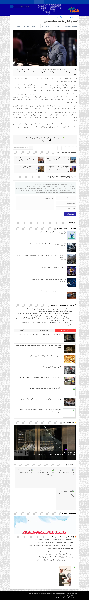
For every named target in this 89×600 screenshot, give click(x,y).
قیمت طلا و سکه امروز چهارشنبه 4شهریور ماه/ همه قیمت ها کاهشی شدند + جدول (38, 346)
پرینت (19, 26)
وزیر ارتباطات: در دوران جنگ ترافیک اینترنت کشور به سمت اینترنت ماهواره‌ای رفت (40, 410)
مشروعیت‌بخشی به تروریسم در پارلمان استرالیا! (27, 168)
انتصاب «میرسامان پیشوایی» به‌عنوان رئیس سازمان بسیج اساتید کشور (58, 159)
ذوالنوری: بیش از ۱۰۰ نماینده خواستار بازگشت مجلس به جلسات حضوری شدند (58, 169)
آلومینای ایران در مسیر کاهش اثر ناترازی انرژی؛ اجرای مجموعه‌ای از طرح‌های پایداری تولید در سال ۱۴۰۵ (44, 319)
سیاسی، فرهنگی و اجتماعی (65, 17)
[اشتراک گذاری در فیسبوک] (75, 148)
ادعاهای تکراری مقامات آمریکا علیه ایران (60, 21)
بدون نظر (26, 26)
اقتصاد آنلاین (67, 26)
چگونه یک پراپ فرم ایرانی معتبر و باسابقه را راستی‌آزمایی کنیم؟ (48, 244)
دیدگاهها (23, 330)
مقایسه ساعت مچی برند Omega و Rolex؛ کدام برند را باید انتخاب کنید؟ (45, 291)
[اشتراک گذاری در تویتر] (71, 148)
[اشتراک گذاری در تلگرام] (67, 148)
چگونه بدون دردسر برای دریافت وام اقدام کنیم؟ (52, 232)
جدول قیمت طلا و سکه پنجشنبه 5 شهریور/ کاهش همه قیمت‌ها (41, 356)
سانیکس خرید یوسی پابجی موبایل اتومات (54, 267)
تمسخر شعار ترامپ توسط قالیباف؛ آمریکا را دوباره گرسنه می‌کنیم (26, 159)
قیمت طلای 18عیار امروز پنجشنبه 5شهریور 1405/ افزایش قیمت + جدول (39, 334)
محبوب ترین (44, 330)
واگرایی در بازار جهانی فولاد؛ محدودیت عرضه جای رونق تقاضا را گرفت (40, 399)
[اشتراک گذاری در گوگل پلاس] (63, 148)
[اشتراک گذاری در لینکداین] (59, 148)
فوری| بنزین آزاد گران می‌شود (52, 366)
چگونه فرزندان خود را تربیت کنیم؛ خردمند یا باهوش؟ (45, 388)
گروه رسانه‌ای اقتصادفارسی (63, 597)
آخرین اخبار (65, 330)
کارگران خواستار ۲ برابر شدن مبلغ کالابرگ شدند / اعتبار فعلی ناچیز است (39, 377)
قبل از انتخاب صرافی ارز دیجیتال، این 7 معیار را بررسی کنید (49, 279)
